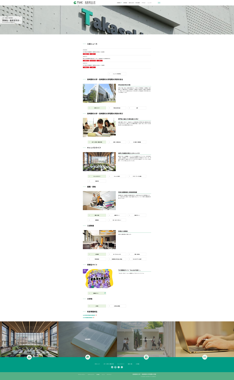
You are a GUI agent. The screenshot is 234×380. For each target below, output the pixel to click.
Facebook (119, 367)
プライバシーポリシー (81, 374)
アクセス (143, 2)
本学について (97, 364)
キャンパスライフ (120, 364)
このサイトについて (91, 374)
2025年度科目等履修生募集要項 (89, 315)
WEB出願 (138, 2)
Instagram (122, 367)
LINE (115, 367)
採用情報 (97, 374)
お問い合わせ (131, 2)
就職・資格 (130, 364)
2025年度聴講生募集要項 (88, 317)
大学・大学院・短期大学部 (109, 364)
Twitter (112, 367)
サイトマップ (109, 374)
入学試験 (137, 364)
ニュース (149, 2)
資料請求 (125, 2)
